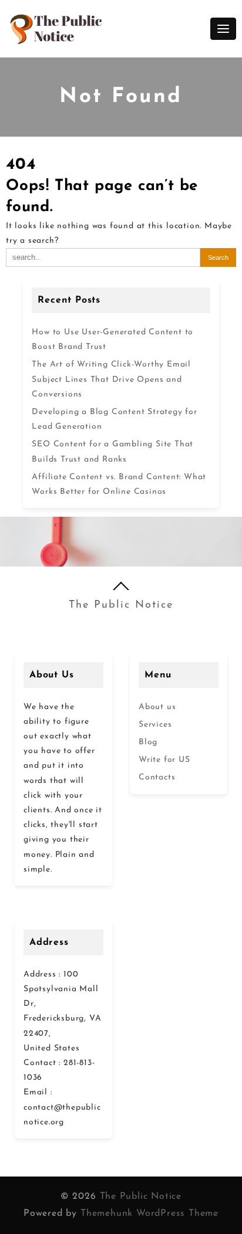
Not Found (121, 97)
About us (157, 707)
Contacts (157, 777)
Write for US (164, 759)
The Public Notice (121, 605)
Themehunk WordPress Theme (149, 1213)
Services (155, 724)
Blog (148, 742)
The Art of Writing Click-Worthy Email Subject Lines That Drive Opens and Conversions (111, 379)
